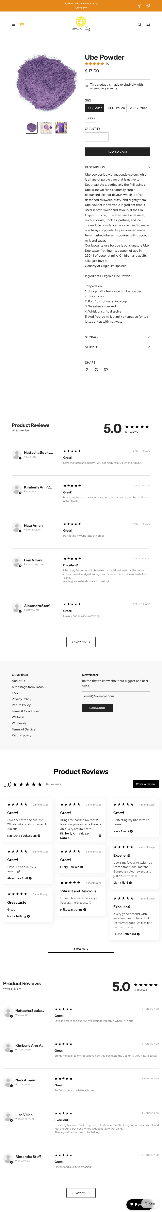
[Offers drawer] (22, 24)
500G (91, 118)
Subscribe (97, 708)
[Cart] (148, 24)
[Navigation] (13, 24)
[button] (15, 84)
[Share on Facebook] (87, 370)
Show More (81, 641)
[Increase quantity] (104, 137)
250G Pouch (139, 108)
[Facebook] (139, 6)
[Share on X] (96, 370)
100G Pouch (116, 108)
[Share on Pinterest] (106, 370)
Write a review (20, 430)
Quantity (92, 129)
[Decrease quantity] (89, 137)
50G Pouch (94, 108)
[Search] (139, 24)
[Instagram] (148, 6)
